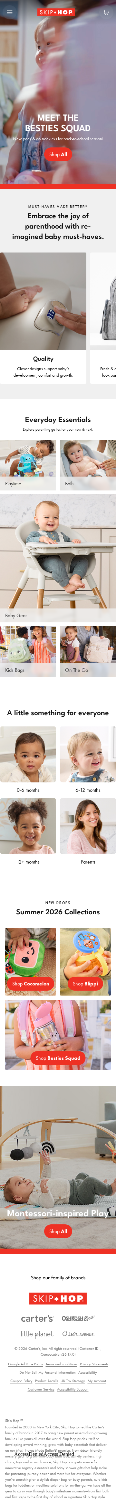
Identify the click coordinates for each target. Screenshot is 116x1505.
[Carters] (37, 1318)
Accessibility (87, 1372)
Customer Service (41, 1389)
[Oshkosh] (78, 1318)
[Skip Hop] (58, 1298)
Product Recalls (46, 1381)
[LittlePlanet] (37, 1335)
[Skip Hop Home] (58, 12)
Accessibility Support (73, 1389)
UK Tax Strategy (73, 1381)
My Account (97, 1381)
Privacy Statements (94, 1364)
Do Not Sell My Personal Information (47, 1372)
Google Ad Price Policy (25, 1364)
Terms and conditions (61, 1364)
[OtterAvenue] (78, 1333)
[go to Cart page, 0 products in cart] (106, 12)
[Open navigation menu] (10, 12)
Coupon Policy (21, 1381)
